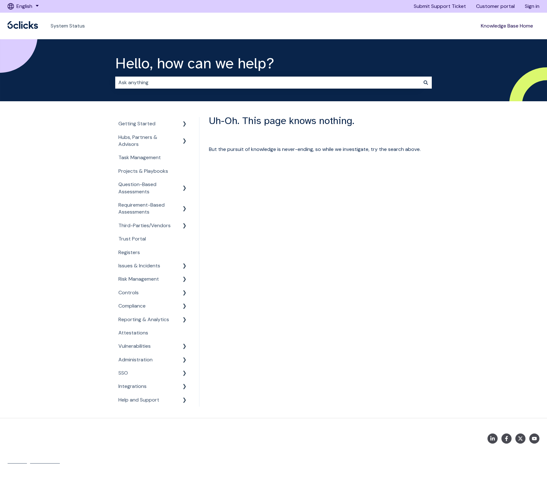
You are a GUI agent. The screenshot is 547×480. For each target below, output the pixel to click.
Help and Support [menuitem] (138, 399)
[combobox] (267, 83)
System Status (68, 25)
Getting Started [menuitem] (136, 123)
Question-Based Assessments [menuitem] (137, 188)
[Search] (426, 83)
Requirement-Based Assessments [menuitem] (141, 208)
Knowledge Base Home (507, 25)
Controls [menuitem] (128, 292)
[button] (184, 124)
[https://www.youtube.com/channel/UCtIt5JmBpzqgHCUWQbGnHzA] (534, 438)
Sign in (532, 6)
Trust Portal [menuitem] (132, 238)
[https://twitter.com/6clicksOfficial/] (520, 438)
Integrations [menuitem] (132, 386)
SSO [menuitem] (123, 373)
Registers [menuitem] (129, 252)
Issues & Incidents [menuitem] (139, 265)
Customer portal (495, 6)
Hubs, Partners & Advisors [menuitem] (137, 140)
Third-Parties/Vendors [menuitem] (144, 225)
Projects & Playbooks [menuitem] (143, 171)
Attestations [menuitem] (133, 332)
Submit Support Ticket (440, 6)
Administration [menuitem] (135, 359)
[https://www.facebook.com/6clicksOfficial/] (506, 438)
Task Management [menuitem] (139, 157)
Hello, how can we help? (194, 63)
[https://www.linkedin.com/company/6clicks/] (492, 438)
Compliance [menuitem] (132, 305)
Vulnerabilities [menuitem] (134, 346)
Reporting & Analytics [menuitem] (143, 319)
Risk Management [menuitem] (138, 279)
